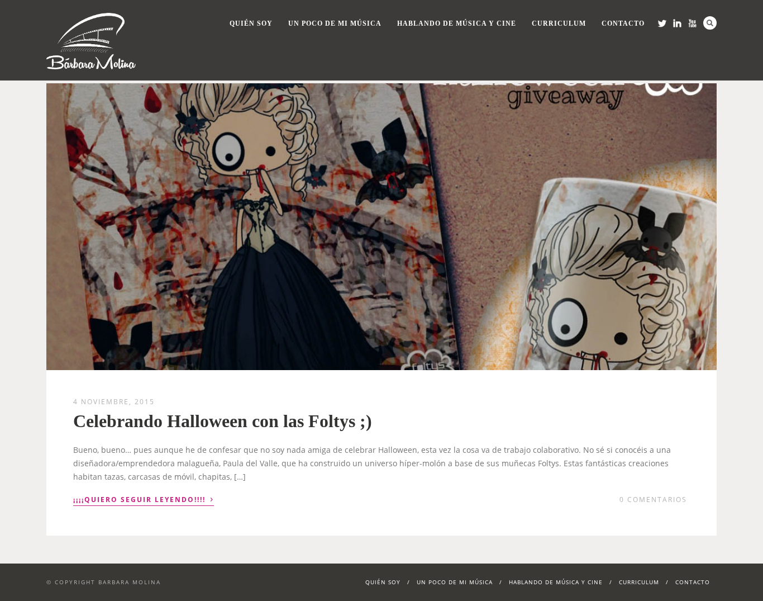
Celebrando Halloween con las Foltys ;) (222, 421)
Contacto (623, 23)
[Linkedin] (677, 23)
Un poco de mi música (335, 23)
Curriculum (559, 23)
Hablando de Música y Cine (456, 23)
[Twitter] (662, 23)
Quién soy (251, 23)
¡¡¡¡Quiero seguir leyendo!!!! (143, 499)
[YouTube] (692, 23)
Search (710, 23)
